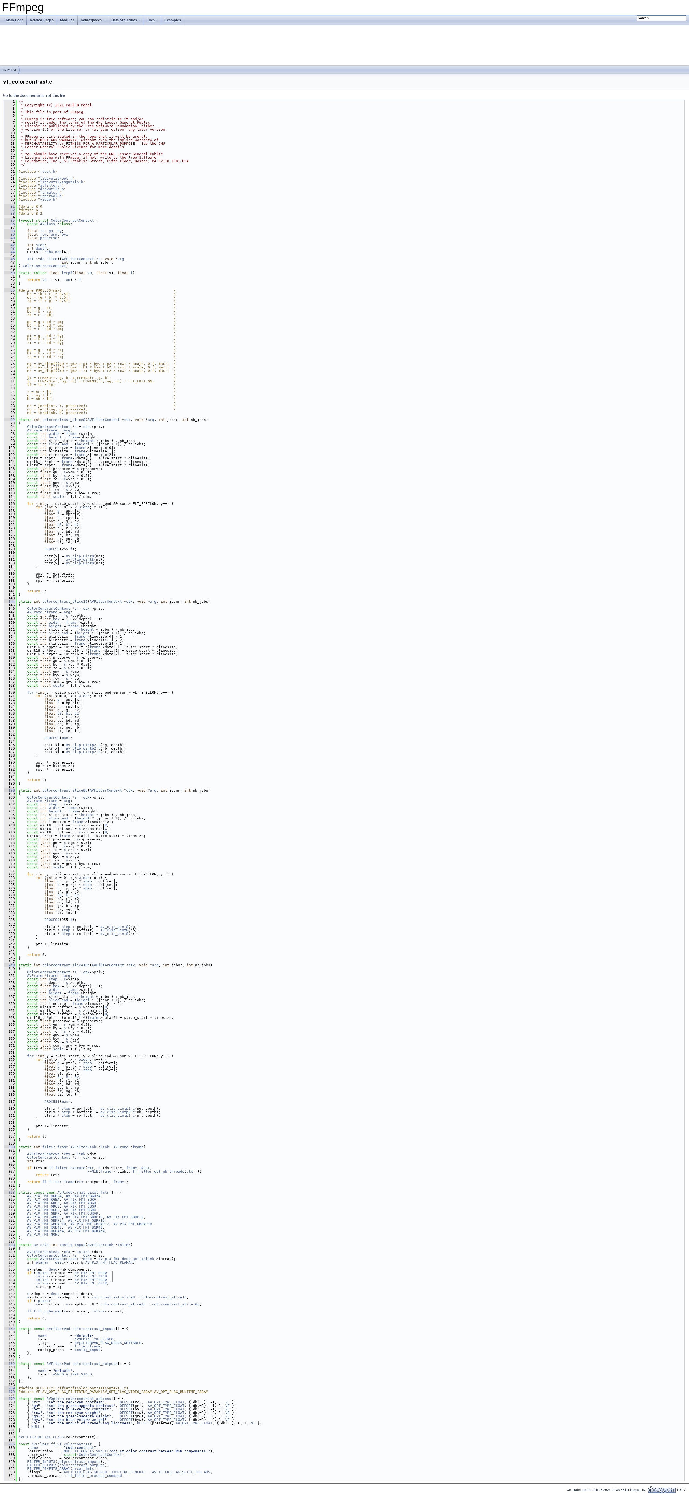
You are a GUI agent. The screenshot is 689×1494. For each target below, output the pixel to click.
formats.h (49, 192)
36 (9, 224)
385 (9, 1444)
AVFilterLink (83, 1147)
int (30, 259)
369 (9, 1388)
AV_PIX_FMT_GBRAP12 (89, 1224)
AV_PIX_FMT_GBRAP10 (46, 1224)
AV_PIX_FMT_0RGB (43, 1206)
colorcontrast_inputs (93, 1329)
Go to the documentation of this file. (34, 95)
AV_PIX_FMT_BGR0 (80, 1210)
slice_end (58, 444)
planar (42, 1262)
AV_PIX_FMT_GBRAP (81, 1213)
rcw (43, 234)
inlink (124, 1245)
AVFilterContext (78, 259)
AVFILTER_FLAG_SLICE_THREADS (181, 1472)
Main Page (14, 20)
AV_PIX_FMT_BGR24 (83, 1196)
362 (9, 1364)
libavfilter (9, 69)
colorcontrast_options (88, 1399)
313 (9, 1192)
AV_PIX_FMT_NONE (43, 1234)
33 (9, 213)
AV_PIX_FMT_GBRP (43, 1213)
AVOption (55, 1399)
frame (52, 430)
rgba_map (53, 252)
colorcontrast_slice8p (64, 790)
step (40, 245)
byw (65, 234)
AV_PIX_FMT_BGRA (80, 1199)
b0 (59, 525)
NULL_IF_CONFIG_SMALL (85, 1451)
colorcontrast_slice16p (66, 965)
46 (9, 259)
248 (9, 965)
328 (9, 1245)
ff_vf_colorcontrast (71, 1444)
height (55, 437)
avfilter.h (51, 185)
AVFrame (34, 430)
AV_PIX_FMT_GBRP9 (44, 1217)
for (30, 692)
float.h (47, 171)
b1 (68, 525)
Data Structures (124, 20)
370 (9, 1392)
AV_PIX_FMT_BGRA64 (86, 1231)
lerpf (67, 273)
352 (9, 1329)
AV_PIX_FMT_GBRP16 (86, 1220)
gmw (54, 234)
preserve (48, 238)
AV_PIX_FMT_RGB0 (43, 1210)
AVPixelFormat (71, 1192)
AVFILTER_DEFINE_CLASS (41, 1437)
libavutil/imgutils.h (61, 182)
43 (9, 248)
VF (227, 1402)
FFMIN (92, 1171)
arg (121, 259)
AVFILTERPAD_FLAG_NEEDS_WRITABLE (108, 1343)
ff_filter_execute (67, 1168)
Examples (172, 20)
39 (9, 234)
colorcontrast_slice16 (64, 601)
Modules (67, 20)
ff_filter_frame (58, 1182)
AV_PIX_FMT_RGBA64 (45, 1231)
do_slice (48, 259)
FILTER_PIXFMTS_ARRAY (48, 1469)
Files (151, 20)
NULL (145, 1168)
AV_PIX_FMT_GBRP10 (84, 1217)
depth (41, 248)
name (42, 1336)
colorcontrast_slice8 (63, 420)
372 (9, 1399)
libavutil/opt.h (56, 178)
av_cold (41, 1245)
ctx (127, 420)
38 (9, 231)
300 (9, 1147)
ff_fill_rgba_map (44, 1311)
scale (58, 497)
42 (9, 245)
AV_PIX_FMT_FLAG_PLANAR (109, 1262)
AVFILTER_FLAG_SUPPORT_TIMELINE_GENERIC (105, 1472)
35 (9, 220)
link (104, 1147)
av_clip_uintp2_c (83, 745)
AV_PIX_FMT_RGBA (43, 1199)
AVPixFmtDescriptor (59, 1259)
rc (42, 231)
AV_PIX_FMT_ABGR (80, 1203)
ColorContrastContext (72, 220)
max (56, 619)
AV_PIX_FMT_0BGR (80, 1206)
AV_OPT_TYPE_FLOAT (166, 1402)
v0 (89, 273)
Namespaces (91, 20)
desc (87, 1259)
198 (9, 790)
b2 (77, 525)
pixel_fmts (98, 1192)
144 (9, 601)
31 (9, 206)
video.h (47, 199)
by (59, 231)
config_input (72, 1245)
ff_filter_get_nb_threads (158, 1171)
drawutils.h (52, 189)
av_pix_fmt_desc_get (118, 1259)
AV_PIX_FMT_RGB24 (44, 1196)
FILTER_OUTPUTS (42, 1465)
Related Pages (42, 20)
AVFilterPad (58, 1329)
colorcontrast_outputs (95, 1364)
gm (51, 231)
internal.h (51, 196)
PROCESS (51, 549)
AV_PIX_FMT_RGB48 (44, 1227)
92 (9, 420)
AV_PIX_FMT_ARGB (43, 1203)
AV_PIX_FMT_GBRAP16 (132, 1224)
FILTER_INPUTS (41, 1462)
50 (9, 273)
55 (9, 290)
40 (9, 238)
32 (9, 210)
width (54, 434)
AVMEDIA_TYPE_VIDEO (94, 1339)
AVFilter (40, 1444)
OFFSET (126, 1402)
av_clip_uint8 (80, 556)
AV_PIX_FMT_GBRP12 (125, 1217)
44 (9, 252)
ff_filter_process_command (95, 1476)
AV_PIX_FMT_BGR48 (85, 1227)
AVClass (47, 224)
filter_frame (55, 1147)
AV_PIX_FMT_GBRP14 (45, 1220)
